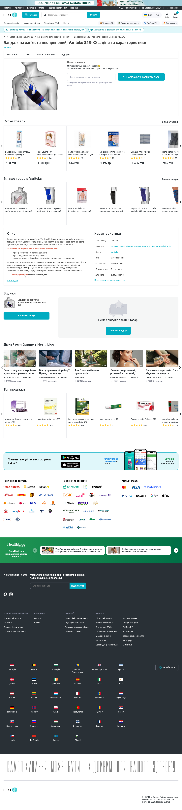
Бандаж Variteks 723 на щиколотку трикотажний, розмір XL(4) (112, 210)
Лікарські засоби (11, 23)
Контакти (19, 8)
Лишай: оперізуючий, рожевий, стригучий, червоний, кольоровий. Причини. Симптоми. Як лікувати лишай (124, 372)
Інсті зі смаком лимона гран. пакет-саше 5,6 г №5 (81, 420)
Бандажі (115, 246)
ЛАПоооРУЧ (128, 627)
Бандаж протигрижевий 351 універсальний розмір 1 (113, 153)
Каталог (7, 8)
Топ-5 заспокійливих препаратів (87, 372)
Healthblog (173, 8)
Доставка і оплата (35, 8)
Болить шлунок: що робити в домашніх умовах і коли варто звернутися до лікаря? (20, 372)
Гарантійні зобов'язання (76, 618)
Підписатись (77, 585)
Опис (27, 54)
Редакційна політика (74, 623)
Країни (37, 623)
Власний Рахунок (129, 8)
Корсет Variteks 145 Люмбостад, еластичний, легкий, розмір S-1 (79, 210)
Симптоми (127, 645)
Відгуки (65, 54)
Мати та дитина (130, 618)
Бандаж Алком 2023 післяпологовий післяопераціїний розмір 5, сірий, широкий (143, 153)
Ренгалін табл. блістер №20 (143, 419)
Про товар (12, 54)
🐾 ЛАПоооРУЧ (151, 23)
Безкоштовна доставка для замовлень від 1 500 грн (118, 30)
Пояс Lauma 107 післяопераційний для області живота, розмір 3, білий (50, 153)
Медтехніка (101, 640)
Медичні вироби (103, 636)
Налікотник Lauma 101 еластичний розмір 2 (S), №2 (81, 153)
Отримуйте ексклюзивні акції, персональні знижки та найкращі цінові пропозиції (57, 576)
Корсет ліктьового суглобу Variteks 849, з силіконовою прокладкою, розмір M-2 (143, 210)
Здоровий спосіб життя (133, 636)
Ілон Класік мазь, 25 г (110, 419)
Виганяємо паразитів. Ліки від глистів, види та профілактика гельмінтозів (162, 372)
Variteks (7, 47)
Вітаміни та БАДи (52, 23)
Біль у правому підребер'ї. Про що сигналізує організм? (54, 372)
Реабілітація (165, 246)
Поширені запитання (57, 8)
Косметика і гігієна (31, 23)
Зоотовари (128, 631)
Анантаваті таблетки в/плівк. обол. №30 (19, 420)
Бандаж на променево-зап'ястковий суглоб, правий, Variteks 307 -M (18, 210)
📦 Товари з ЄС (106, 23)
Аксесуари (128, 640)
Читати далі (12, 281)
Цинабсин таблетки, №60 (48, 419)
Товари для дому (130, 623)
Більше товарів (170, 179)
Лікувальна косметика (106, 631)
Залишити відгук (26, 315)
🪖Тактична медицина (128, 23)
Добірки (154, 246)
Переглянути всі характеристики (109, 280)
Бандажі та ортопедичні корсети (53, 37)
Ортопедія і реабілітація (21, 37)
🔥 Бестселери (170, 23)
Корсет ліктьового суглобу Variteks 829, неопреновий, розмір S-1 (49, 210)
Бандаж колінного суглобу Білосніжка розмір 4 (17, 153)
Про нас (74, 8)
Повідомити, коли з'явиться (143, 76)
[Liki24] (10, 789)
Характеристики (46, 54)
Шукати (93, 15)
